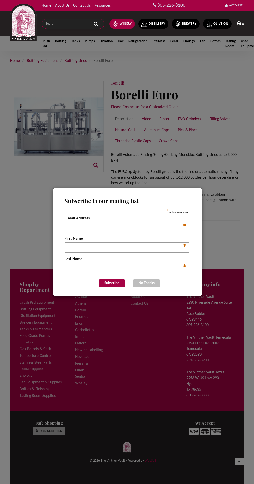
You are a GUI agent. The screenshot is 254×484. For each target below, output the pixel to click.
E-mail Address (126, 218)
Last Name (126, 259)
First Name (126, 239)
